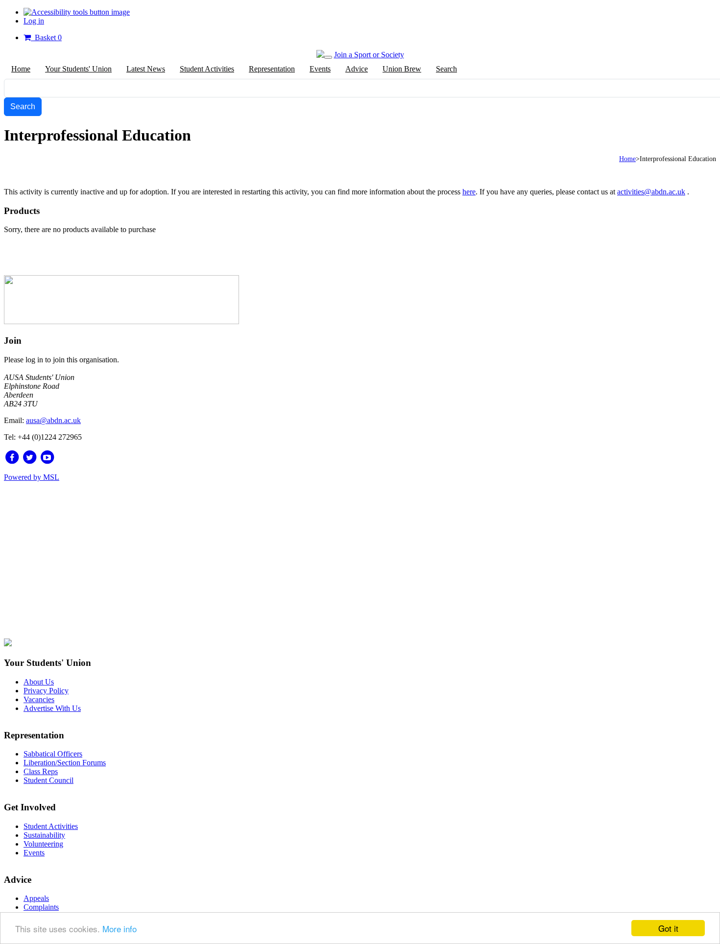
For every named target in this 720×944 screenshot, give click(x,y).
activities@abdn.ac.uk (651, 192)
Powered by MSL (31, 477)
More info (119, 928)
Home (627, 159)
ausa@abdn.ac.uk (53, 420)
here (469, 192)
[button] (77, 12)
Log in (34, 21)
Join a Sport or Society (369, 54)
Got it (668, 928)
